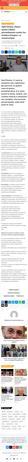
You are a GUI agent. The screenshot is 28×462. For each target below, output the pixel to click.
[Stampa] (23, 52)
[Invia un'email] (16, 45)
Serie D (19, 426)
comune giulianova (16, 414)
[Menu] (2, 12)
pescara (21, 421)
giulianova (10, 416)
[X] (6, 52)
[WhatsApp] (16, 52)
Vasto (20, 428)
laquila (16, 416)
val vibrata (14, 428)
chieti (9, 414)
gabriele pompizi (9, 296)
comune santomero (14, 293)
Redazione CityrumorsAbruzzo (9, 45)
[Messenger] (13, 52)
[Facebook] (2, 52)
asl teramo (17, 411)
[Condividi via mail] (2, 305)
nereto (23, 419)
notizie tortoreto (14, 421)
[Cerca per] (26, 12)
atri (21, 411)
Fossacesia (4, 416)
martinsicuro (4, 419)
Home (3, 20)
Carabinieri (4, 414)
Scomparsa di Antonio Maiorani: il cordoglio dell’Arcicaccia (20, 399)
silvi (24, 426)
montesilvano (11, 419)
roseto (16, 423)
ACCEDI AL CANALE (14, 4)
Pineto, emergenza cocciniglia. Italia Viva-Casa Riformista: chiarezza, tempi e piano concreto (7, 397)
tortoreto (8, 428)
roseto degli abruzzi (6, 426)
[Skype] (13, 302)
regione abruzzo (9, 423)
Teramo (7, 20)
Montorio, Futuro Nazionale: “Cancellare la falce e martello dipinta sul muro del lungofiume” (21, 380)
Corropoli (24, 414)
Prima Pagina (10, 23)
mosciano (18, 419)
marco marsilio (22, 416)
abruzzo (3, 411)
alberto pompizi (14, 289)
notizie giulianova (5, 421)
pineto (3, 423)
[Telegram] (20, 52)
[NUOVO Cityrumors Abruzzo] (9, 12)
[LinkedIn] (9, 52)
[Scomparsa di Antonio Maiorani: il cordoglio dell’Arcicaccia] (21, 391)
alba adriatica (10, 411)
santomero (21, 296)
